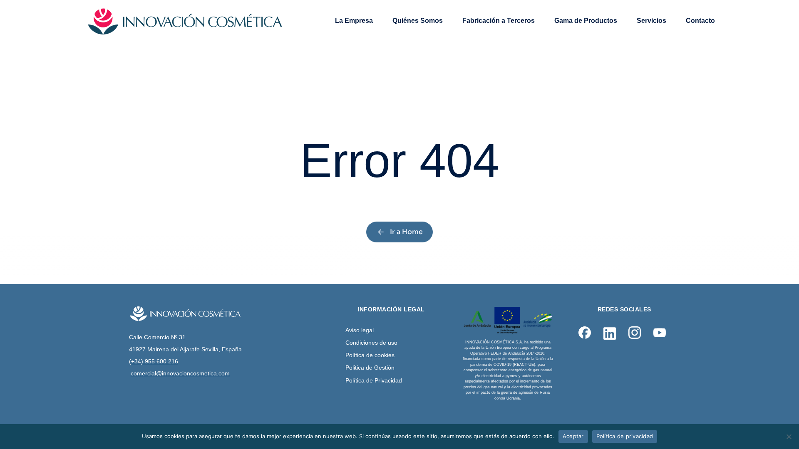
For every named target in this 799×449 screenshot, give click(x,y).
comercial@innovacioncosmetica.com (180, 373)
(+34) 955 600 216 (153, 361)
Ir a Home (406, 231)
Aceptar (573, 436)
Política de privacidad (624, 436)
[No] (788, 436)
